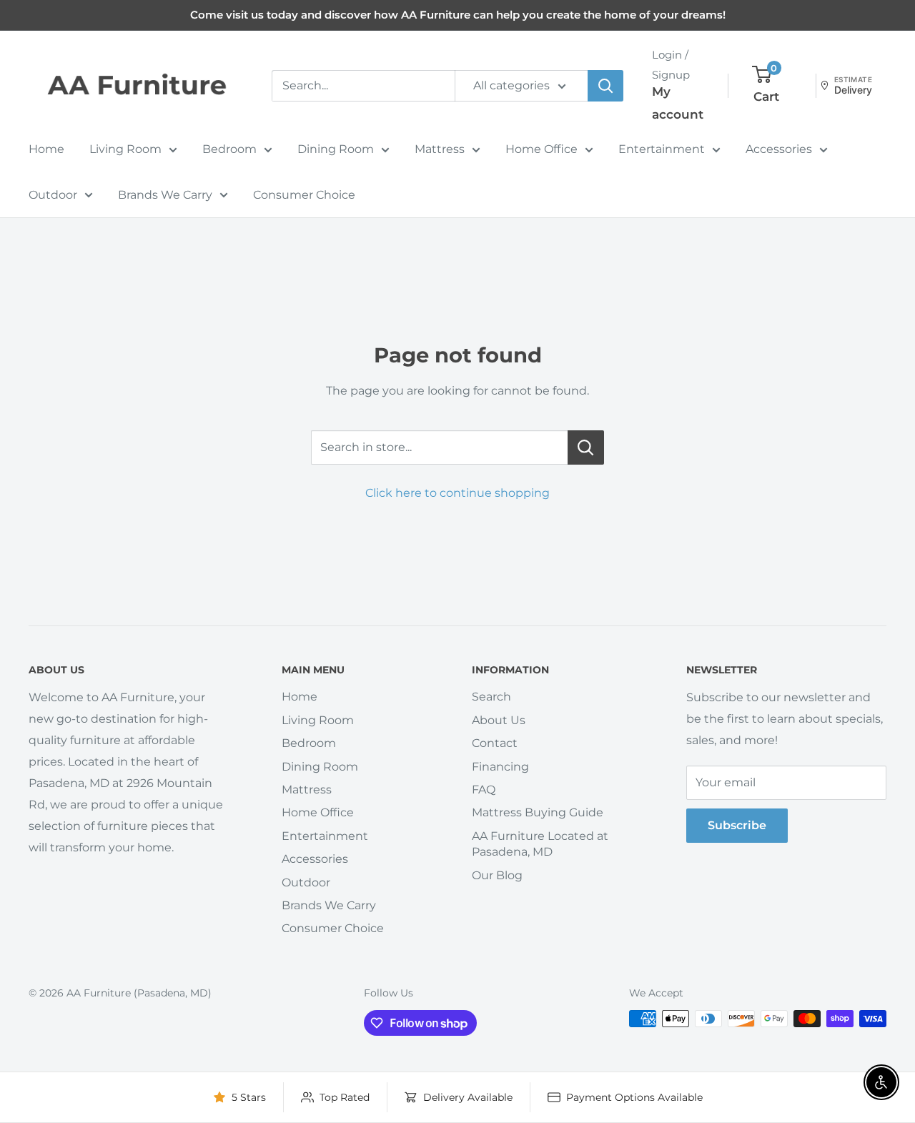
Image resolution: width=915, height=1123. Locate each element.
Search (491, 696)
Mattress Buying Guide (537, 812)
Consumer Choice (304, 195)
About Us (498, 720)
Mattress (440, 149)
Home (46, 149)
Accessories (779, 149)
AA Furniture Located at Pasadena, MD (540, 844)
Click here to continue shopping (457, 493)
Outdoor (53, 195)
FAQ (483, 789)
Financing (500, 766)
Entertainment (661, 149)
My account (677, 103)
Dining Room (335, 149)
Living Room (125, 149)
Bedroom (229, 149)
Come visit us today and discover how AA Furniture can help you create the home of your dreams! (458, 14)
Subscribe (737, 825)
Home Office (541, 149)
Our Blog (497, 875)
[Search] (605, 86)
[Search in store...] (586, 447)
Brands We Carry (165, 195)
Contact (495, 743)
